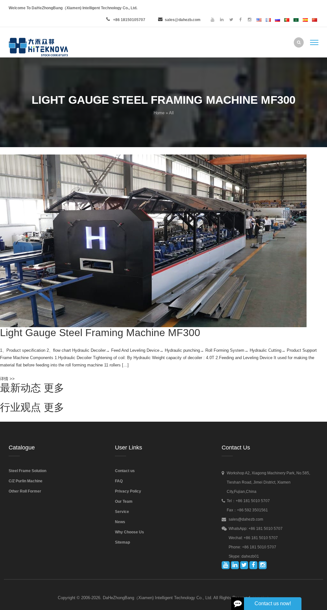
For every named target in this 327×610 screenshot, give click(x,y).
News (120, 522)
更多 (54, 388)
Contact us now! (273, 603)
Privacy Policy (128, 491)
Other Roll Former (25, 491)
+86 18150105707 (129, 20)
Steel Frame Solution (27, 471)
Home (159, 112)
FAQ (119, 481)
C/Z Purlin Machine (25, 481)
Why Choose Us (129, 532)
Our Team (124, 501)
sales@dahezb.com (183, 20)
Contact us (125, 471)
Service (122, 511)
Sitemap (122, 542)
